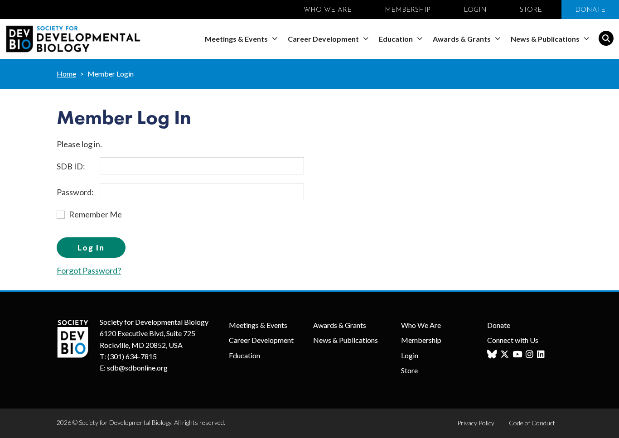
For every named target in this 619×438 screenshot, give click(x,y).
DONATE (590, 10)
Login (409, 355)
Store (409, 370)
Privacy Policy (475, 423)
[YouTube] (518, 354)
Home (66, 73)
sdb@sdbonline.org (137, 367)
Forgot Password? (89, 270)
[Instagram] (531, 354)
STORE (531, 10)
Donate (498, 325)
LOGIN (475, 10)
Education (396, 38)
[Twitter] (505, 354)
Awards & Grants (462, 38)
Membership (421, 340)
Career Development (324, 38)
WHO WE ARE (328, 10)
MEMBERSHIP (407, 10)
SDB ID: (71, 166)
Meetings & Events (237, 38)
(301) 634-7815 (132, 356)
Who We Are (421, 325)
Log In (91, 247)
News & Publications (546, 38)
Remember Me (95, 214)
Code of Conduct (532, 423)
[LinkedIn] (542, 354)
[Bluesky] (493, 354)
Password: (75, 192)
